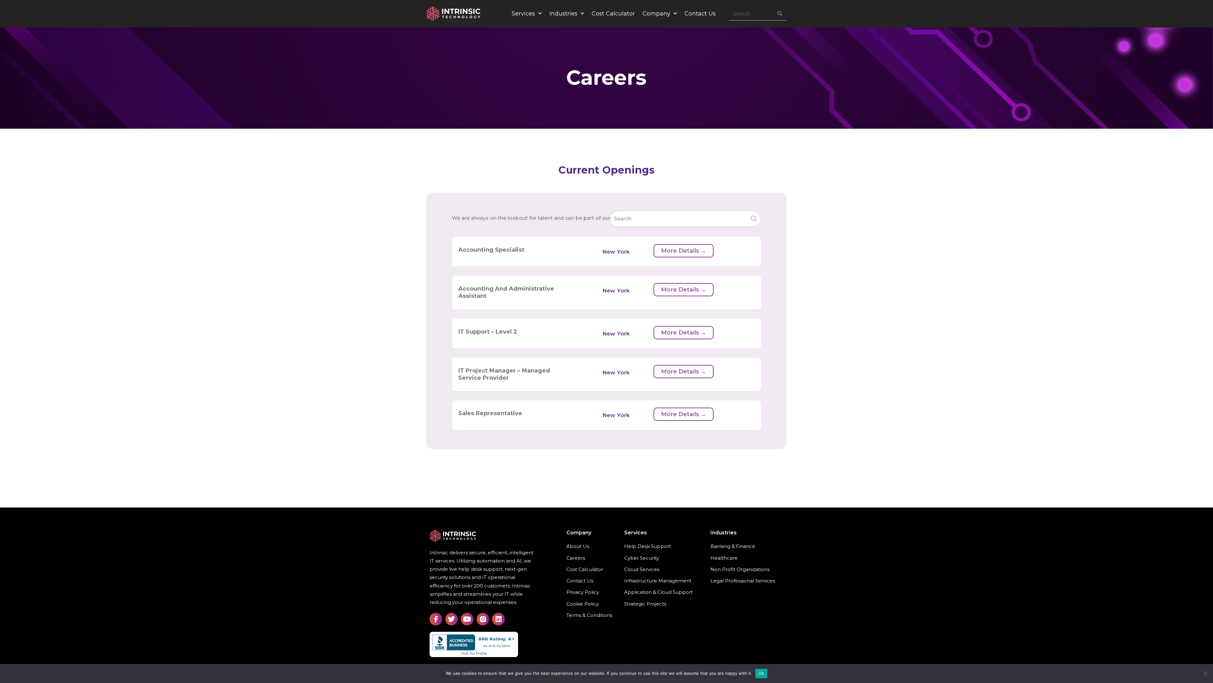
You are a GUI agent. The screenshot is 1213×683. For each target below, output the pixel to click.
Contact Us (700, 13)
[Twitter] (451, 619)
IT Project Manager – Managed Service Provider (504, 374)
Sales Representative (490, 413)
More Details (680, 250)
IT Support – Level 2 (487, 331)
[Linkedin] (498, 619)
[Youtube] (467, 619)
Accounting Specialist (491, 249)
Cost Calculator (613, 13)
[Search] (780, 14)
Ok (761, 673)
